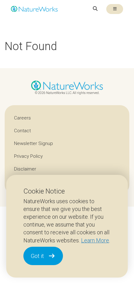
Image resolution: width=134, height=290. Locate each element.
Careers (22, 118)
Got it (37, 256)
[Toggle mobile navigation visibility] (114, 9)
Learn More (95, 240)
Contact (22, 130)
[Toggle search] (95, 8)
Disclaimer (25, 169)
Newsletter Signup (33, 143)
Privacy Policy (28, 156)
